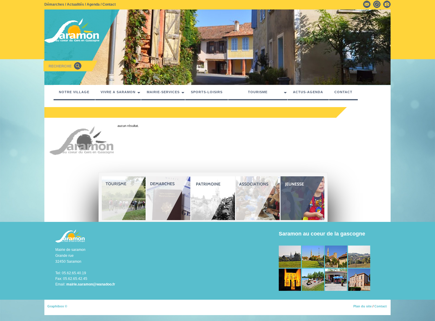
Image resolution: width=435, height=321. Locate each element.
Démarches (54, 4)
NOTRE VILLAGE (74, 92)
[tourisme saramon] (124, 198)
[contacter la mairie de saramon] (366, 4)
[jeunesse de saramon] (302, 198)
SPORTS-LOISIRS (207, 92)
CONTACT (343, 92)
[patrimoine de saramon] (213, 198)
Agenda (93, 4)
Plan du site (362, 306)
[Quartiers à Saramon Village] (336, 256)
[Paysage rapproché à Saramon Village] (290, 256)
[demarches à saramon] (168, 198)
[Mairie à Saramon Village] (290, 279)
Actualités (75, 4)
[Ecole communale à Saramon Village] (359, 279)
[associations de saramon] (258, 198)
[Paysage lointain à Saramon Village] (359, 256)
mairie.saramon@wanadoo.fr (90, 284)
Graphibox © (57, 306)
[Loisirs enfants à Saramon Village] (313, 279)
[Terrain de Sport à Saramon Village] (313, 256)
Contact (109, 4)
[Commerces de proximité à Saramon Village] (336, 279)
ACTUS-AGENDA (308, 92)
